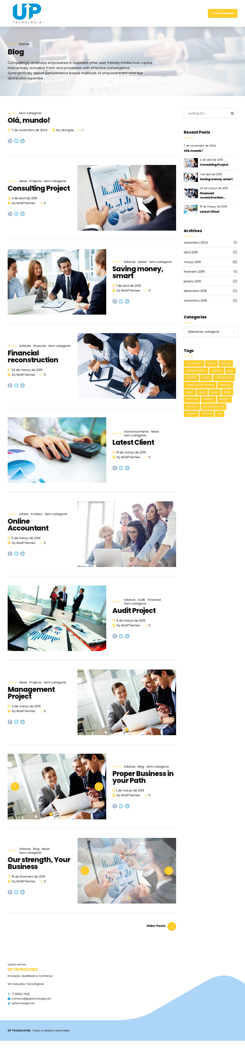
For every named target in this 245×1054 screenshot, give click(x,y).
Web (219, 413)
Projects (35, 181)
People (227, 392)
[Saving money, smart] (57, 282)
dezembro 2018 (195, 291)
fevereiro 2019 (194, 271)
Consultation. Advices (200, 385)
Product (37, 514)
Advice (211, 363)
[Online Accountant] (127, 534)
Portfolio (192, 399)
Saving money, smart (137, 272)
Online (214, 392)
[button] (15, 786)
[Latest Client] (57, 450)
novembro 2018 (195, 300)
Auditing (216, 370)
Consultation (223, 377)
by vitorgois (65, 130)
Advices (130, 262)
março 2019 (192, 262)
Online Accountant (28, 524)
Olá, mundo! (29, 120)
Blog (141, 767)
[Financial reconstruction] (127, 366)
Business (191, 377)
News (23, 181)
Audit (141, 600)
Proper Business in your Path (143, 777)
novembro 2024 (196, 242)
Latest (142, 262)
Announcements (136, 432)
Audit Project (134, 610)
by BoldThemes (23, 203)
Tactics (207, 413)
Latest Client (133, 442)
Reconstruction (213, 406)
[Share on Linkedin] (22, 141)
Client (206, 377)
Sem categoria (30, 113)
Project (224, 399)
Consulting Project (39, 188)
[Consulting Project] (127, 198)
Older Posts (156, 926)
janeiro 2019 (192, 281)
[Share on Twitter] (16, 141)
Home (24, 44)
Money (190, 392)
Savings (191, 413)
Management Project (31, 693)
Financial (39, 346)
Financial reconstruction (33, 356)
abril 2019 (191, 252)
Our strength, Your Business (39, 863)
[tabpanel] (127, 702)
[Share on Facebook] (10, 141)
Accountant (194, 363)
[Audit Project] (57, 618)
